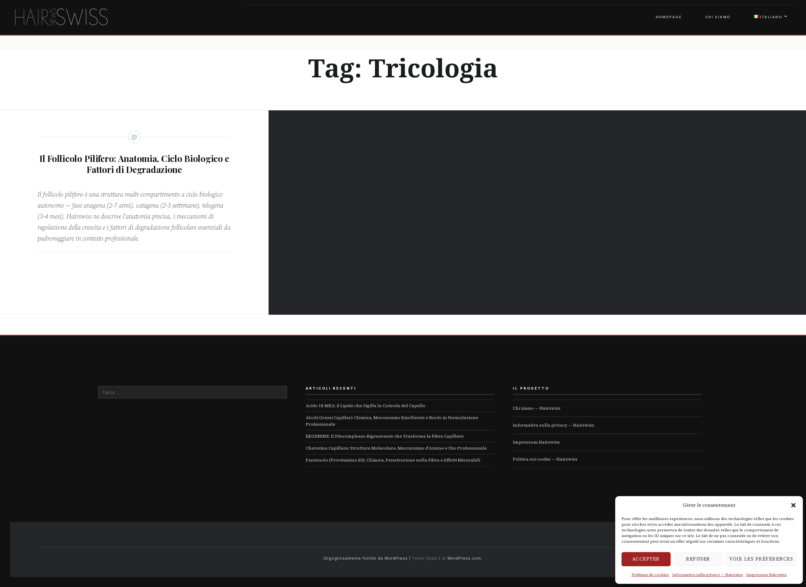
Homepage (669, 17)
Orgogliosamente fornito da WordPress (366, 558)
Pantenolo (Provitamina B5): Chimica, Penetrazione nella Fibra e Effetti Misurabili (393, 460)
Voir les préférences (761, 559)
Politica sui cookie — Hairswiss (545, 459)
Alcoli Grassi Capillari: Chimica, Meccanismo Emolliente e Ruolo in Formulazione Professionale (392, 420)
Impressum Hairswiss (766, 574)
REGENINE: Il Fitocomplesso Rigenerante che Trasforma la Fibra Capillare (385, 436)
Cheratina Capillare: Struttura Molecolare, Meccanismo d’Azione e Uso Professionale (396, 448)
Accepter (646, 559)
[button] (793, 505)
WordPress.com (464, 558)
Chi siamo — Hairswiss (536, 408)
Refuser (698, 559)
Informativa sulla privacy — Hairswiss (707, 574)
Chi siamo (718, 17)
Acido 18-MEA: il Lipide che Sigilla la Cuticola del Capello (365, 405)
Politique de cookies (650, 574)
